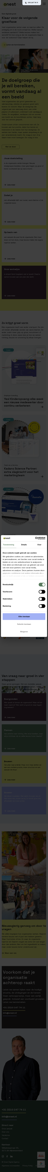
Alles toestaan (24, 616)
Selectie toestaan (24, 624)
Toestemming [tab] (8, 545)
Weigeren (24, 632)
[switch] (42, 592)
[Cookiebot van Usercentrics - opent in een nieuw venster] (35, 538)
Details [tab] (24, 545)
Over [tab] (39, 545)
